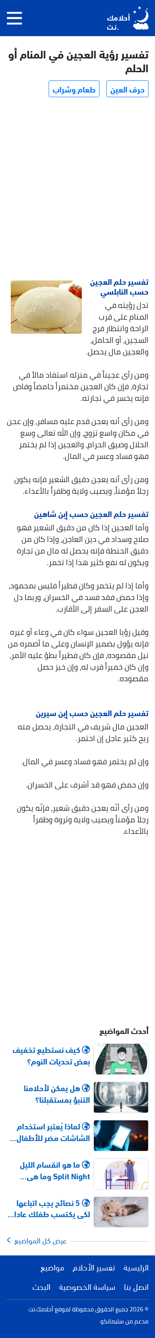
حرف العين (127, 89)
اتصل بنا (136, 1286)
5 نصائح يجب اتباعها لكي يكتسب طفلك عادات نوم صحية (48, 1208)
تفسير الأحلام (94, 1267)
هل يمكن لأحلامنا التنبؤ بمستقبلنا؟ (57, 1093)
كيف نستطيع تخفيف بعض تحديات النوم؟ (51, 1055)
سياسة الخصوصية (87, 1286)
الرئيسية (136, 1267)
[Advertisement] (77, 188)
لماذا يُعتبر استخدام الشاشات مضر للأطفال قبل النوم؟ (53, 1131)
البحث (41, 1286)
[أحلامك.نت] (128, 18)
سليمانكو (112, 1321)
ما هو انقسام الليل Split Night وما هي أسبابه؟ (55, 1169)
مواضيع (52, 1267)
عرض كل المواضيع (39, 1240)
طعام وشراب (74, 89)
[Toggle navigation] (14, 18)
